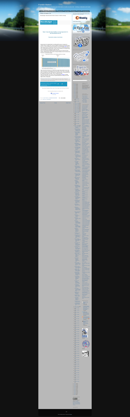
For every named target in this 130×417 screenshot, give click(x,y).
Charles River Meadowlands (84, 129)
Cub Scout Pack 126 (85, 138)
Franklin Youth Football (86, 221)
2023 (75, 88)
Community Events (86, 11)
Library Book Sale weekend (77, 127)
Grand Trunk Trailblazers (84, 234)
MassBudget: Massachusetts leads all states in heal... (77, 186)
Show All (89, 326)
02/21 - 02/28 (77, 366)
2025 (75, 85)
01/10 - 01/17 (77, 379)
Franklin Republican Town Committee (85, 211)
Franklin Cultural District (86, 170)
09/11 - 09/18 (77, 125)
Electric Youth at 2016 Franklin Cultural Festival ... (78, 171)
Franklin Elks (84, 178)
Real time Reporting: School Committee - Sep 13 (77, 230)
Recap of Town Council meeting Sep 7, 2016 (78, 267)
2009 (75, 391)
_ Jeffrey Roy (84, 99)
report (65, 46)
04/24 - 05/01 (77, 346)
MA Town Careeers (85, 247)
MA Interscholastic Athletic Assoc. (85, 244)
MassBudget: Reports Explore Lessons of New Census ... (78, 144)
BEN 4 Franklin (84, 115)
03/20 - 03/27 (77, 357)
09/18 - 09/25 (77, 123)
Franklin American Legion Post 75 (85, 162)
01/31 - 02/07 (77, 372)
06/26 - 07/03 (77, 327)
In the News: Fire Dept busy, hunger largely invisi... (77, 140)
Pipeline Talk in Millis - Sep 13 (77, 295)
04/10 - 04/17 (77, 351)
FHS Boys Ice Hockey (85, 151)
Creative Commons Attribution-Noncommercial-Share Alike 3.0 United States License (76, 403)
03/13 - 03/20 (77, 359)
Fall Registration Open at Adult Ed (77, 304)
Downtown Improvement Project (85, 143)
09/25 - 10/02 (77, 121)
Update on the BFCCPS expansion (77, 293)
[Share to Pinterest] (64, 97)
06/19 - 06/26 (77, 329)
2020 (75, 92)
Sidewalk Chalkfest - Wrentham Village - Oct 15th (77, 182)
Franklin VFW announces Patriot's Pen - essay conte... (77, 194)
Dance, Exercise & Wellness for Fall (77, 212)
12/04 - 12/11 (77, 104)
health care (44, 99)
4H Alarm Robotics (85, 105)
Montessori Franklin (85, 256)
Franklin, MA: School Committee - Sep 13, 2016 (77, 282)
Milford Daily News (85, 255)
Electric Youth (84, 145)
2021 (75, 91)
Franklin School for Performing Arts (85, 214)
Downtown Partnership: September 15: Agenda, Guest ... (77, 209)
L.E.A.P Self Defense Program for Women (77, 298)
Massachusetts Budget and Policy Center (47, 78)
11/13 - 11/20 (77, 108)
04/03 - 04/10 (77, 353)
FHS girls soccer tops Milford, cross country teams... (77, 201)
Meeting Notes (60, 11)
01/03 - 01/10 (77, 381)
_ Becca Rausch (84, 97)
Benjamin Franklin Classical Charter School (85, 117)
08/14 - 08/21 (77, 312)
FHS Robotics (84, 156)
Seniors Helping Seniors (86, 276)
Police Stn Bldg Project (85, 268)
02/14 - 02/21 (77, 368)
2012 (75, 387)
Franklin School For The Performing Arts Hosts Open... (77, 247)
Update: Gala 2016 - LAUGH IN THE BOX (77, 270)
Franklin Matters (44, 5)
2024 (75, 87)
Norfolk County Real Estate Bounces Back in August (77, 273)
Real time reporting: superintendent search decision (77, 222)
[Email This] (61, 97)
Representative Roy (85, 98)
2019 (75, 93)
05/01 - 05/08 (77, 344)
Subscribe (45, 11)
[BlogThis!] (62, 97)
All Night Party (84, 108)
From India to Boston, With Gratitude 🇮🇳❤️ (86, 318)
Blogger (71, 414)
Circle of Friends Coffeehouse (84, 133)
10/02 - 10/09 (77, 119)
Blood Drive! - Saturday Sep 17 (77, 205)
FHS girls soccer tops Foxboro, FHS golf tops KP (77, 152)
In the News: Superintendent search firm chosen (77, 197)
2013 (75, 386)
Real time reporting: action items (78, 218)
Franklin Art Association (86, 166)
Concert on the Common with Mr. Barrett (85, 323)
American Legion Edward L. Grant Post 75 (85, 110)
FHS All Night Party (85, 149)
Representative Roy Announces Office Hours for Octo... (77, 167)
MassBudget (49, 99)
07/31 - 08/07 (77, 316)
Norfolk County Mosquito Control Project (85, 260)
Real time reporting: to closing (77, 215)
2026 (75, 84)
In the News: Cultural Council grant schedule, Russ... (77, 289)
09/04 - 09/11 (77, 306)
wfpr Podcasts (67, 11)
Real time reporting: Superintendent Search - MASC (77, 225)
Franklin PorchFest (85, 207)
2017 (75, 96)
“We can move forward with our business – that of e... (78, 263)
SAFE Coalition (84, 274)
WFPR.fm (83, 296)
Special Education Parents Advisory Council (85, 281)
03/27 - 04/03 (77, 355)
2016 (75, 97)
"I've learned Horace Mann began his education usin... (77, 278)
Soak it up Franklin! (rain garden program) (85, 278)
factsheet (63, 74)
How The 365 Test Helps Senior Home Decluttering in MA (86, 313)
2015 (75, 383)
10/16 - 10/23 (77, 114)
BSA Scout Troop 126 (85, 119)
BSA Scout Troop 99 (85, 122)
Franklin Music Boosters (86, 204)
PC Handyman (84, 267)
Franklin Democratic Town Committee (85, 172)
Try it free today (54, 94)
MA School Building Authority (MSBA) (85, 246)
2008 (75, 393)
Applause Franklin (85, 114)
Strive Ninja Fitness (85, 287)
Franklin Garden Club (85, 187)
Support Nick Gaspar (85, 288)
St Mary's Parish (84, 282)
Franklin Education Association (85, 177)
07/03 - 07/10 (77, 325)
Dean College (84, 141)
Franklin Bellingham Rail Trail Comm (85, 168)
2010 (75, 390)
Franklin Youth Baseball (86, 220)
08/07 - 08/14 (77, 314)
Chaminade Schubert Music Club (85, 127)
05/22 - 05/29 (77, 338)
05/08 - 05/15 (77, 342)
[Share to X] (63, 97)
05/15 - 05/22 (77, 340)
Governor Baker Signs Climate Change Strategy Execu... (77, 134)
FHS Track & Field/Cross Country (85, 158)
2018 (75, 95)
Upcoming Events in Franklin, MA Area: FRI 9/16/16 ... (77, 148)
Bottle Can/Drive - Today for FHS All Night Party (77, 130)
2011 (75, 389)
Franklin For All (84, 184)
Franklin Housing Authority (85, 193)
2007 (75, 394)
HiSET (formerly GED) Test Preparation (77, 178)
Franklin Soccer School (86, 215)
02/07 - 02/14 (77, 370)
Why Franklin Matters (52, 11)
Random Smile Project (85, 269)
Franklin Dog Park (85, 173)
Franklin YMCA (84, 219)
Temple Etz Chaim (85, 289)
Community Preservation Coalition (85, 135)
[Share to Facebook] (63, 97)
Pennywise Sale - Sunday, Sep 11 (77, 301)
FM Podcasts (73, 11)
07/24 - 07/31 (77, 318)
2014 (75, 385)
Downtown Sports (85, 144)
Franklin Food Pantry (85, 183)
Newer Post (42, 102)
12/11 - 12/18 (77, 103)
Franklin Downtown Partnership (85, 175)
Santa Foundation (85, 275)
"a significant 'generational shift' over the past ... (77, 285)
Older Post (68, 102)
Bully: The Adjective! (85, 125)
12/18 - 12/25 (77, 101)
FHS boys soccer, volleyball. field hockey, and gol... (77, 175)
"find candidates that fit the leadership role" (77, 251)
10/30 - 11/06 (77, 111)
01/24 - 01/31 (77, 374)
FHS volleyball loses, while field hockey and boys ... (78, 240)
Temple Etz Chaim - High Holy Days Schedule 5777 (77, 236)
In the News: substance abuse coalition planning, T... (77, 190)
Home (41, 11)
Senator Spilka (84, 100)
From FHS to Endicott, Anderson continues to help (77, 260)
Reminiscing (85, 303)
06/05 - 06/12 (77, 333)
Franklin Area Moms (85, 163)
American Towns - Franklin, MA (85, 113)
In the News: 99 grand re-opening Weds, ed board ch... (77, 244)
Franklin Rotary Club (85, 212)
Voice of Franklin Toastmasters (84, 294)
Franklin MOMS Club (85, 203)
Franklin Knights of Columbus (85, 197)
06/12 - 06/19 (77, 331)
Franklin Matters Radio (85, 202)
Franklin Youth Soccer (85, 224)
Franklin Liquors (86, 306)
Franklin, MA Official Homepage (85, 226)
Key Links (79, 11)
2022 (75, 89)
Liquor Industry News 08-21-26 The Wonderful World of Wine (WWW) (86, 308)
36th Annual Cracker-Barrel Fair (77, 159)
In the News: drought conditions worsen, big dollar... (77, 163)
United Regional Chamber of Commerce (86, 292)
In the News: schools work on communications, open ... (78, 156)
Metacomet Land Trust (85, 250)
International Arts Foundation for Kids (85, 238)
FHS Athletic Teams (85, 150)
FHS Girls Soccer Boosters (85, 153)
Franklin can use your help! (77, 233)
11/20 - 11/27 (77, 107)
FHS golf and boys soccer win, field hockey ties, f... (78, 137)
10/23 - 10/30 (77, 112)
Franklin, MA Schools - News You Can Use (85, 230)
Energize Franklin (85, 148)
